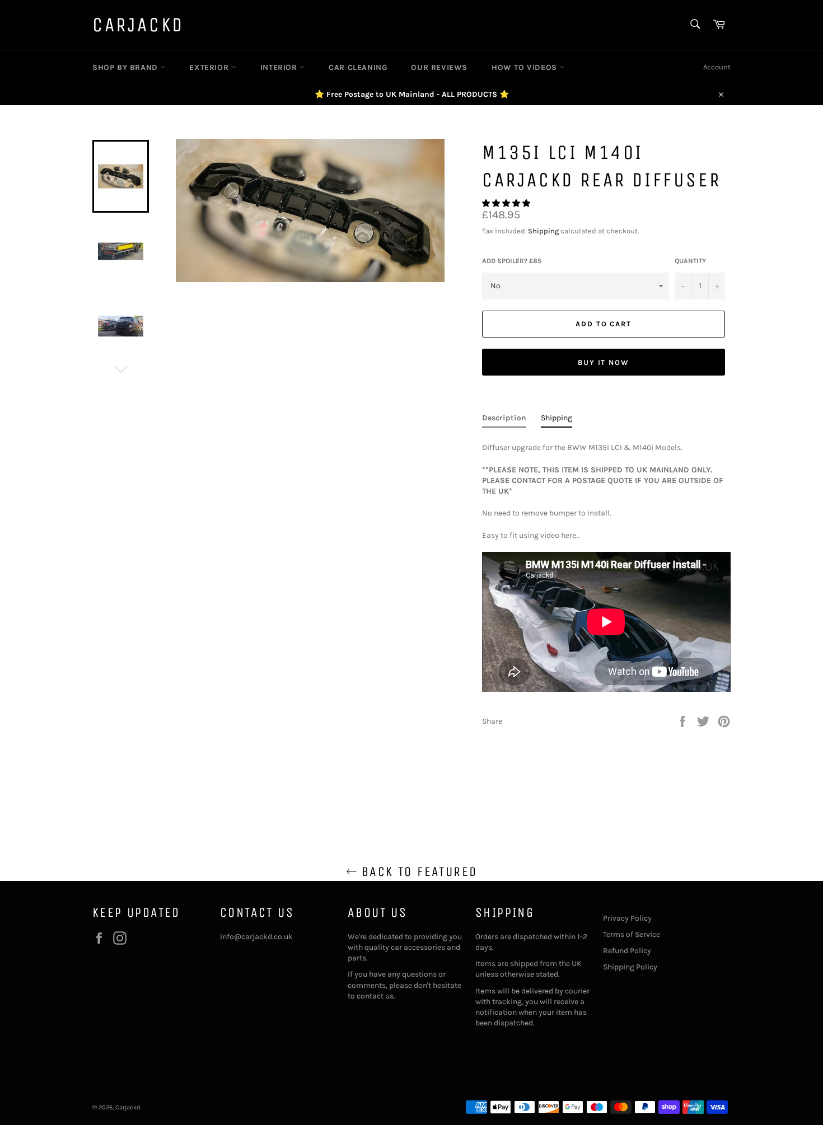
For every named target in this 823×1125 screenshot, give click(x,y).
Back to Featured (417, 871)
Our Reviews (439, 67)
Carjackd (138, 25)
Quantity (690, 261)
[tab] (504, 420)
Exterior (210, 67)
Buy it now (604, 362)
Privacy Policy (627, 918)
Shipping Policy (630, 967)
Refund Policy (627, 950)
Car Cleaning (358, 67)
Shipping (543, 231)
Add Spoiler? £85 (511, 261)
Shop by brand (126, 67)
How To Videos (525, 67)
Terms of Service (631, 934)
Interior (280, 67)
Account (717, 67)
